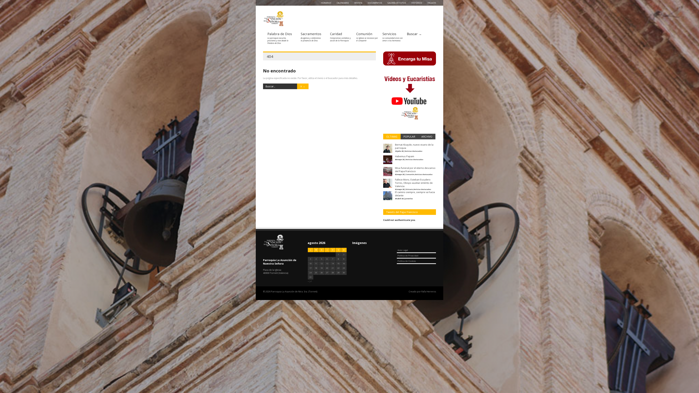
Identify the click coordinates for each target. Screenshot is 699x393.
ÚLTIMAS (391, 136)
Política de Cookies (407, 261)
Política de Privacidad (408, 255)
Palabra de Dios (279, 34)
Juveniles (409, 198)
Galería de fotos (396, 2)
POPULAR (409, 136)
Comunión (364, 34)
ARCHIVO (426, 136)
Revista (358, 2)
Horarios (326, 2)
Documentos (375, 2)
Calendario (343, 2)
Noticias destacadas (413, 151)
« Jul (310, 281)
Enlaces (432, 2)
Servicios (389, 34)
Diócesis (409, 189)
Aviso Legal (403, 250)
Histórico (416, 2)
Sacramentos (311, 34)
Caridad (336, 34)
